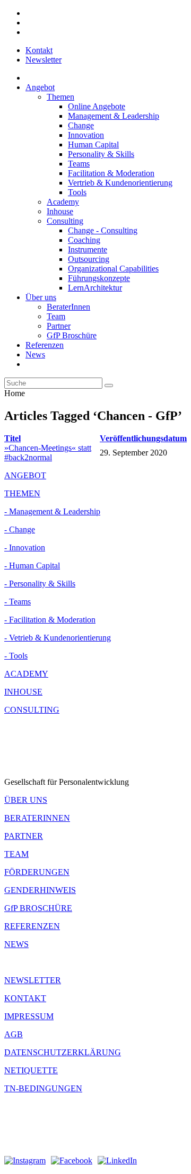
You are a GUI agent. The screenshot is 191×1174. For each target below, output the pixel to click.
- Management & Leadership (52, 511)
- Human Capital (32, 565)
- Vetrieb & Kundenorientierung (57, 637)
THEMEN (22, 493)
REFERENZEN (32, 926)
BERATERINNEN (37, 817)
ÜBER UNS (25, 799)
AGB (13, 1034)
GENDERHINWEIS (40, 890)
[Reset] (109, 385)
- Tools (16, 655)
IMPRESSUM (29, 1016)
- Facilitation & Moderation (50, 619)
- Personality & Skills (39, 583)
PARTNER (23, 835)
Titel (12, 438)
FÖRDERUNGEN (37, 872)
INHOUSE (23, 691)
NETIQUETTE (31, 1070)
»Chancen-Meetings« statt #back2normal (47, 452)
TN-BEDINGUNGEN (43, 1088)
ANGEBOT (25, 475)
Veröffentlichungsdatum (143, 438)
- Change (19, 529)
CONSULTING (31, 709)
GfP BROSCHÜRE (38, 908)
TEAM (16, 853)
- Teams (17, 601)
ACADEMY (26, 673)
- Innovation (24, 547)
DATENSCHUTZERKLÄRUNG (62, 1052)
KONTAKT (25, 998)
